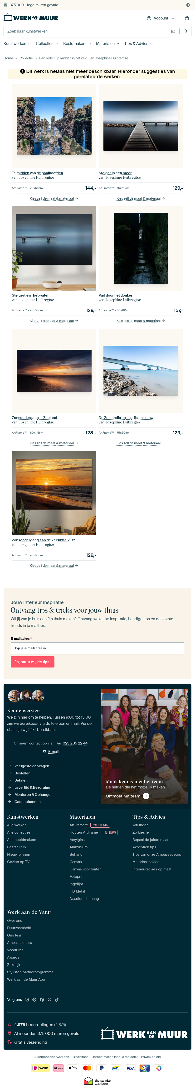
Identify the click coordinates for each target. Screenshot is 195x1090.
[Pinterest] (34, 1000)
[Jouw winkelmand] (186, 18)
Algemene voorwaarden (51, 1057)
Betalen (21, 780)
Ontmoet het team (123, 796)
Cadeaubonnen (28, 801)
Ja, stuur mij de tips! (33, 662)
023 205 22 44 (75, 743)
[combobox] (86, 31)
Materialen (105, 43)
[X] (49, 1000)
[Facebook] (41, 1000)
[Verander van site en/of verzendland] (188, 5)
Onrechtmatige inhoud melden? (114, 1057)
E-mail (53, 751)
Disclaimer (80, 1057)
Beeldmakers (74, 43)
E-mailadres (21, 638)
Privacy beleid (151, 1057)
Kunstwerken (15, 43)
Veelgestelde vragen (32, 766)
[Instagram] (26, 1000)
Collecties (44, 43)
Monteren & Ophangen (34, 794)
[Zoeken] (185, 31)
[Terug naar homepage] (31, 17)
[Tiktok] (56, 1000)
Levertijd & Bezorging (32, 787)
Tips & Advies (136, 43)
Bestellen (22, 773)
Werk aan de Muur (29, 912)
